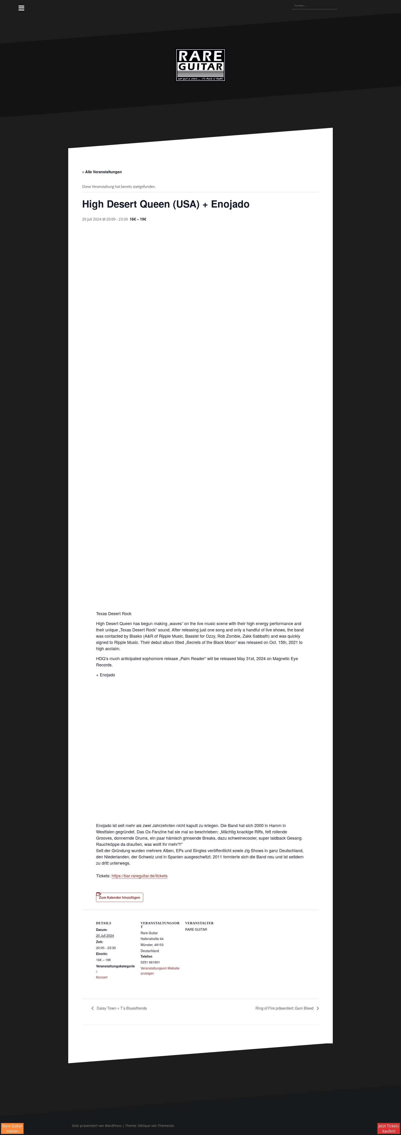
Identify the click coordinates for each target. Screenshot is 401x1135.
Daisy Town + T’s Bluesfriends (121, 1008)
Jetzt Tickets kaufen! (388, 1128)
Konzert (101, 977)
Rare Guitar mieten (12, 1128)
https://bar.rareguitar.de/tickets (140, 876)
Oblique (144, 1125)
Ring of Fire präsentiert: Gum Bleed (284, 1008)
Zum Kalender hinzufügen (119, 897)
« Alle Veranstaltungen (102, 171)
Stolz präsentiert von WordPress (97, 1125)
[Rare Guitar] (200, 64)
